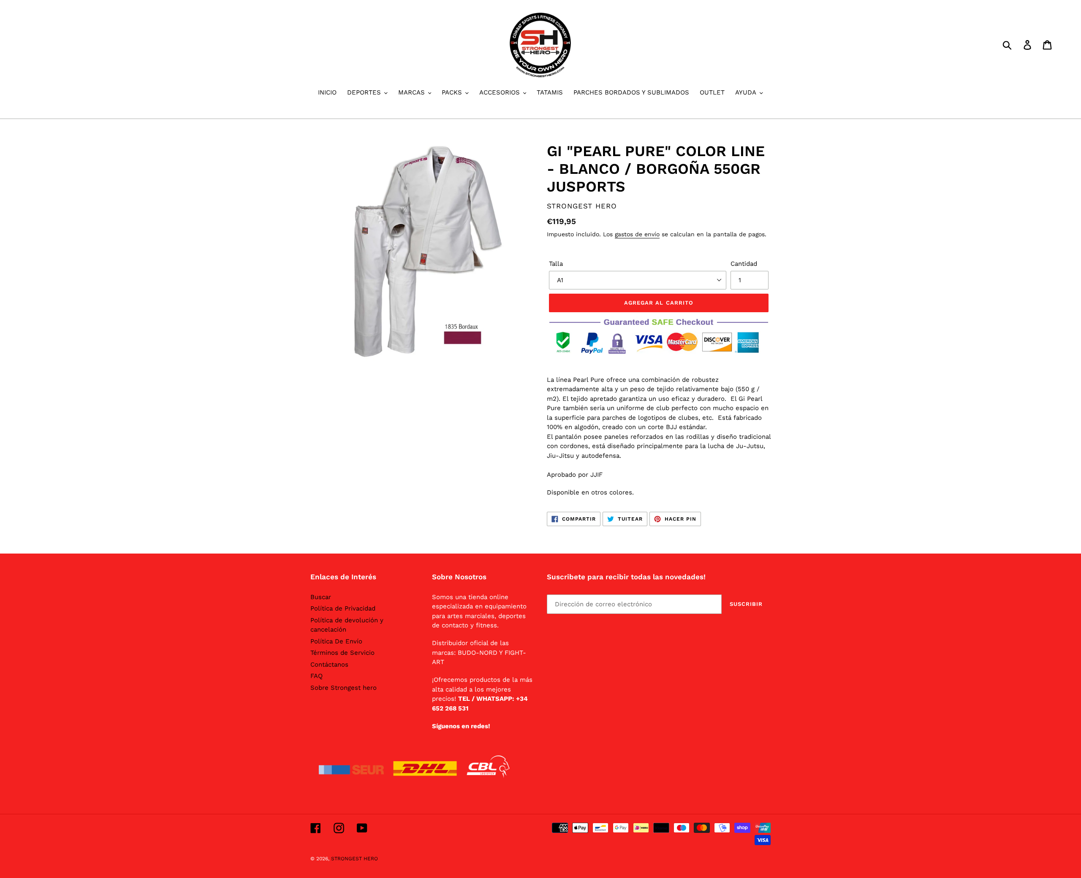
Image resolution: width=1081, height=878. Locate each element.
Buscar (320, 597)
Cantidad (744, 263)
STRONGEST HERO (354, 859)
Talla (556, 263)
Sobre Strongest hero (343, 688)
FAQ (316, 676)
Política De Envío (336, 641)
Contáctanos (329, 664)
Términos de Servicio (342, 652)
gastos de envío (637, 234)
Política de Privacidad (342, 608)
